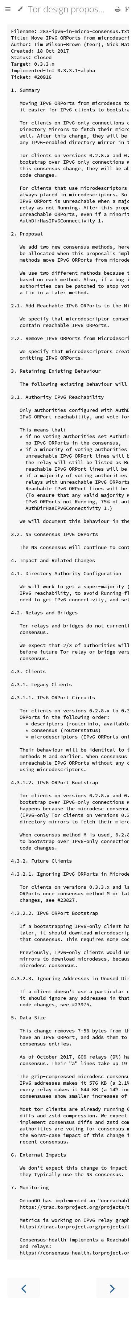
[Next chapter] (112, 1288)
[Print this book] (118, 9)
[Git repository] (127, 9)
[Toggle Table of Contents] (8, 9)
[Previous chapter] (23, 1288)
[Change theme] (20, 9)
